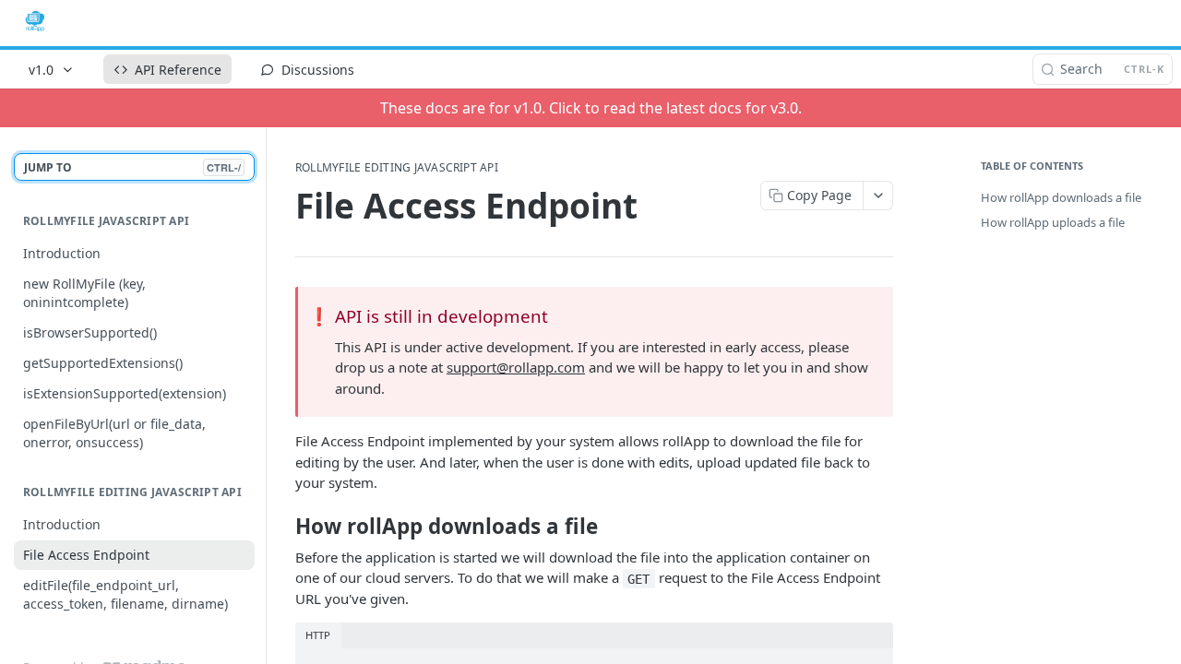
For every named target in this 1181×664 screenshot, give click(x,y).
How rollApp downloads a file (1061, 197)
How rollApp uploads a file (1053, 222)
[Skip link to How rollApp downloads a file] (283, 526)
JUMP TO (132, 167)
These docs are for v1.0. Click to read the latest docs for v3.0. (591, 108)
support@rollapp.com (516, 367)
